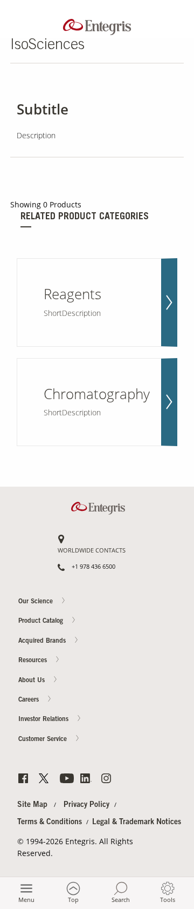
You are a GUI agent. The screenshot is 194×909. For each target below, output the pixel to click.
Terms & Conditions (49, 822)
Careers (173, 493)
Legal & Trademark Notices (136, 822)
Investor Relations (44, 720)
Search (121, 899)
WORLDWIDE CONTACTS (92, 550)
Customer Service (43, 739)
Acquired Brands (43, 641)
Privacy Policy (86, 805)
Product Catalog (41, 621)
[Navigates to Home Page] (97, 24)
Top (73, 899)
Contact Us (173, 451)
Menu (26, 899)
